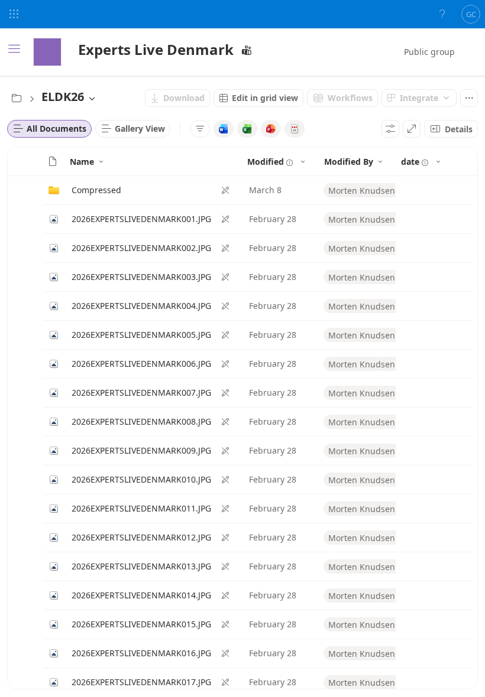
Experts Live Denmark (156, 49)
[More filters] (200, 129)
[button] (52, 161)
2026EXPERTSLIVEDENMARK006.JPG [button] (141, 363)
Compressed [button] (96, 190)
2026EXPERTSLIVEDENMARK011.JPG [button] (141, 508)
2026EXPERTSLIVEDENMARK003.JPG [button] (141, 276)
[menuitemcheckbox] (224, 129)
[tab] (49, 129)
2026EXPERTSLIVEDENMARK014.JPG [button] (141, 595)
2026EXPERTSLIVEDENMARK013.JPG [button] (141, 566)
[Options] (390, 129)
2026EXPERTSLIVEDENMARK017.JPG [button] (141, 682)
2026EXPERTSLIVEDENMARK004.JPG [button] (141, 305)
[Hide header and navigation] (412, 129)
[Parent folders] (16, 98)
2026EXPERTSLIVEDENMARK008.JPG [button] (141, 421)
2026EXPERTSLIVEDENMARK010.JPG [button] (141, 479)
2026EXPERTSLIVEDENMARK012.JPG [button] (141, 537)
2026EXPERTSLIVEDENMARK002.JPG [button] (141, 247)
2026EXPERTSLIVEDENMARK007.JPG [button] (141, 392)
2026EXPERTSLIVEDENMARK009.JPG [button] (141, 450)
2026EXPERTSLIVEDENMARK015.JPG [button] (141, 624)
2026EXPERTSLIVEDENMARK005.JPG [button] (141, 334)
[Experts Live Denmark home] (47, 52)
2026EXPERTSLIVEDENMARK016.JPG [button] (141, 653)
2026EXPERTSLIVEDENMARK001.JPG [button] (141, 218)
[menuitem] (177, 98)
